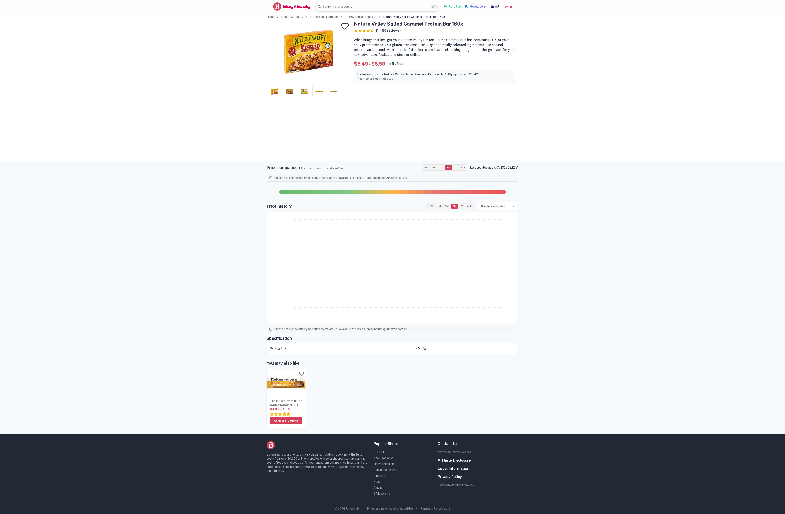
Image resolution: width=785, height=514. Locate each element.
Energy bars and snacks (360, 16)
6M (448, 167)
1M (433, 167)
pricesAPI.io (336, 168)
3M (441, 167)
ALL (463, 167)
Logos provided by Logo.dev (456, 485)
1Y (455, 167)
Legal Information (453, 468)
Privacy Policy (450, 477)
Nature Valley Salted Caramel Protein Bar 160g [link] (414, 16)
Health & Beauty (292, 16)
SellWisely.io (442, 508)
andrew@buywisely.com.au (455, 452)
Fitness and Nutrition (324, 16)
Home (270, 16)
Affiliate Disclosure (454, 460)
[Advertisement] (392, 132)
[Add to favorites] (345, 26)
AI (436, 6)
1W (426, 167)
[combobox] (377, 7)
